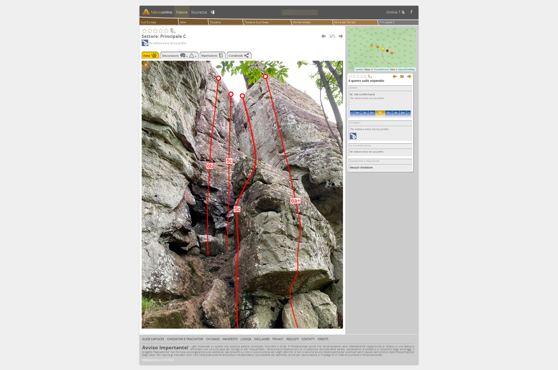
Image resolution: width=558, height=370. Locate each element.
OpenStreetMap (406, 69)
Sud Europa (148, 22)
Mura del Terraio (345, 22)
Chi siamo (213, 339)
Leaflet (359, 69)
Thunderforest (381, 69)
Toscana (215, 22)
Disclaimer (262, 339)
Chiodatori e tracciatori (185, 339)
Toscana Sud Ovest (257, 22)
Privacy (277, 339)
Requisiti (292, 339)
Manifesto (230, 339)
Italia (183, 22)
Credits (323, 339)
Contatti (308, 339)
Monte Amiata (301, 22)
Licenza (246, 339)
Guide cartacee (153, 339)
